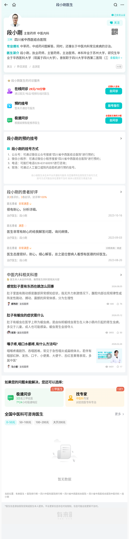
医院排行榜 (32, 493)
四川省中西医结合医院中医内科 (104, 493)
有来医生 (20, 493)
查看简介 (115, 58)
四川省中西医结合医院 (75, 493)
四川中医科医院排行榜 (51, 493)
